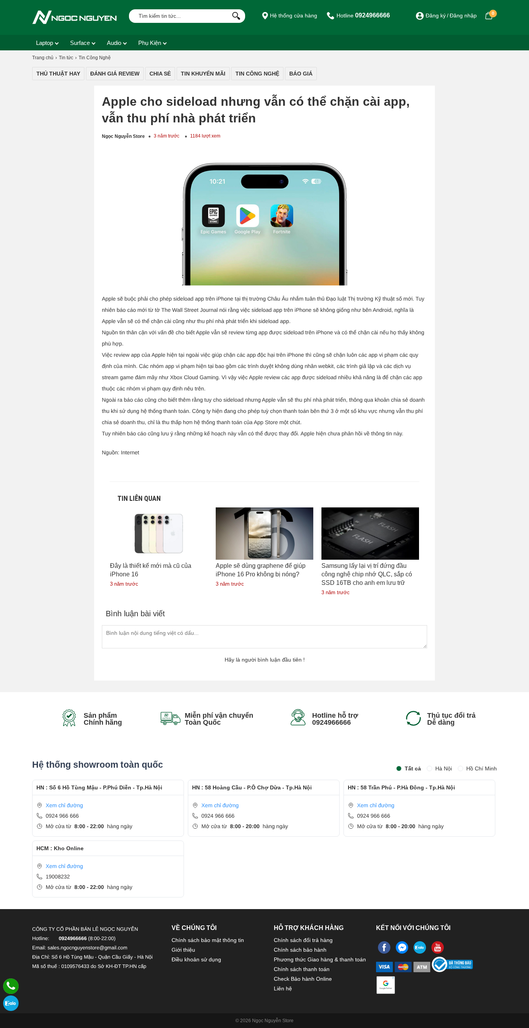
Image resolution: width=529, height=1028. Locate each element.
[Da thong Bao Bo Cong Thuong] (452, 969)
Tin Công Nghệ (257, 73)
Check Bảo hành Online (303, 979)
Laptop (44, 43)
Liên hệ (283, 988)
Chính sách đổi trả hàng (303, 940)
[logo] (74, 17)
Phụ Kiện (149, 43)
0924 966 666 (62, 816)
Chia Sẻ (160, 73)
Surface (80, 43)
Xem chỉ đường (64, 805)
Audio (114, 43)
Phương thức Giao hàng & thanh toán (320, 959)
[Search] (234, 15)
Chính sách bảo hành (300, 950)
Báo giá (301, 73)
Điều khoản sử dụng (196, 959)
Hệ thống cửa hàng (292, 15)
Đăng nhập (463, 15)
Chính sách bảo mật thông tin (208, 940)
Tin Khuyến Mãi (203, 73)
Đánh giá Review (114, 73)
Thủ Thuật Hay (58, 73)
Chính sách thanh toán (302, 969)
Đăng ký (436, 15)
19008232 (58, 876)
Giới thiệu (183, 950)
